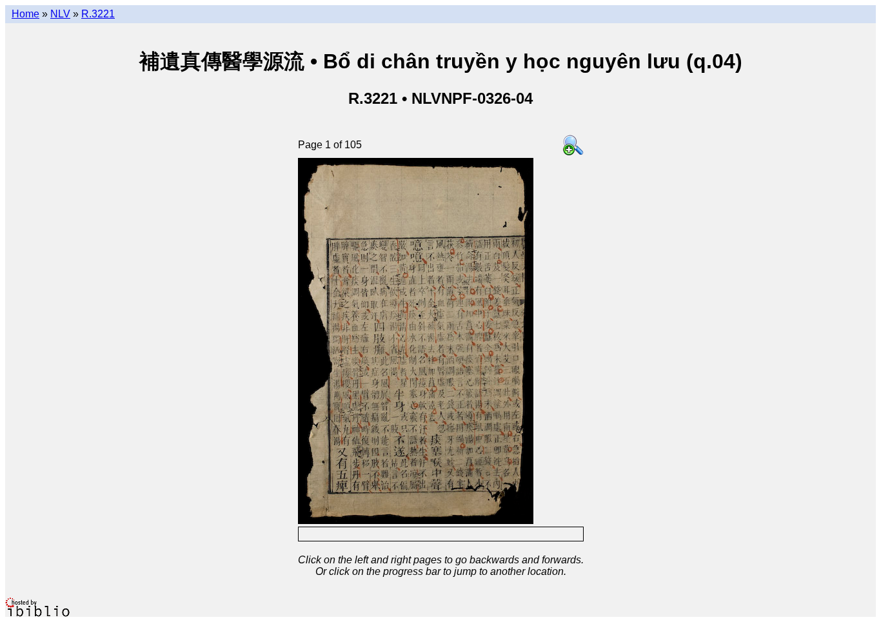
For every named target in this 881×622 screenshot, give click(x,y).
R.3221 (98, 13)
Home (25, 13)
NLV (60, 13)
